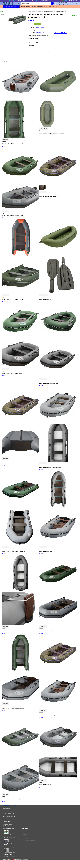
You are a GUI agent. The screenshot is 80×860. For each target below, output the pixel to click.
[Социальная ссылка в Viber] (76, 7)
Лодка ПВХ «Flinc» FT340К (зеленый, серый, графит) (14, 551)
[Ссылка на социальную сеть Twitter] (69, 7)
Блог (24, 836)
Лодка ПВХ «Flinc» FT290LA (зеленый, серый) (13, 708)
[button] (5, 139)
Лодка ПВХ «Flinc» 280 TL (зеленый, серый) (12, 215)
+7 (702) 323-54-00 (20, 0)
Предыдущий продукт (74, 11)
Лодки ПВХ (38, 11)
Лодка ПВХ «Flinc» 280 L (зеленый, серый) (49, 383)
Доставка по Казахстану (60, 32)
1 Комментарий (11, 837)
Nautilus (24, 830)
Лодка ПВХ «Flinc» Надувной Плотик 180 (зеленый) (51, 133)
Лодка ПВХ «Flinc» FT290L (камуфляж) (48, 715)
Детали (40, 52)
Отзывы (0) (47, 52)
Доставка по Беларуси (60, 30)
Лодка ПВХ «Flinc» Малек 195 (46, 299)
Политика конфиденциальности (29, 840)
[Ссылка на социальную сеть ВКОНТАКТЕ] (73, 7)
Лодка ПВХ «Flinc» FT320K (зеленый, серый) (49, 631)
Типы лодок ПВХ (8, 834)
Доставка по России (59, 27)
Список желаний (26, 842)
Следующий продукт (76, 11)
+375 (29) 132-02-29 (72, 0)
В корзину (37, 23)
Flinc (42, 11)
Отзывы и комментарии (28, 832)
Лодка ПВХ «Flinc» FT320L (45, 551)
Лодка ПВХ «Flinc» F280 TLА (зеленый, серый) (50, 467)
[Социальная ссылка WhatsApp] (72, 7)
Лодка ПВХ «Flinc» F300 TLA (8, 631)
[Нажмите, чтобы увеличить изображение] (10, 26)
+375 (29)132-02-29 (40, 30)
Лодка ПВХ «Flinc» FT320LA (45, 784)
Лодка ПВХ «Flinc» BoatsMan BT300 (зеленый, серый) (15, 799)
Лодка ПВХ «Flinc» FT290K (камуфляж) (48, 196)
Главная (29, 11)
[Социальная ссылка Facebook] (68, 7)
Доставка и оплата (27, 834)
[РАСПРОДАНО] (58, 81)
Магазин (33, 11)
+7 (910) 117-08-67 (43, 0)
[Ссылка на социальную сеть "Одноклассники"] (71, 7)
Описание (33, 52)
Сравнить (31, 42)
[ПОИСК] (52, 3)
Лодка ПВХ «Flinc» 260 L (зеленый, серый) (12, 373)
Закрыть (4, 141)
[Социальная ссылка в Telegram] (75, 7)
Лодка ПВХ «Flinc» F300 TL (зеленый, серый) (12, 143)
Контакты (25, 838)
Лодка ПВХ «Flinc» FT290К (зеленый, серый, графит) (14, 299)
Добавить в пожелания (41, 42)
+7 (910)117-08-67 (40, 27)
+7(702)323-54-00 (40, 32)
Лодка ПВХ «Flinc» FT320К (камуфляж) (11, 463)
